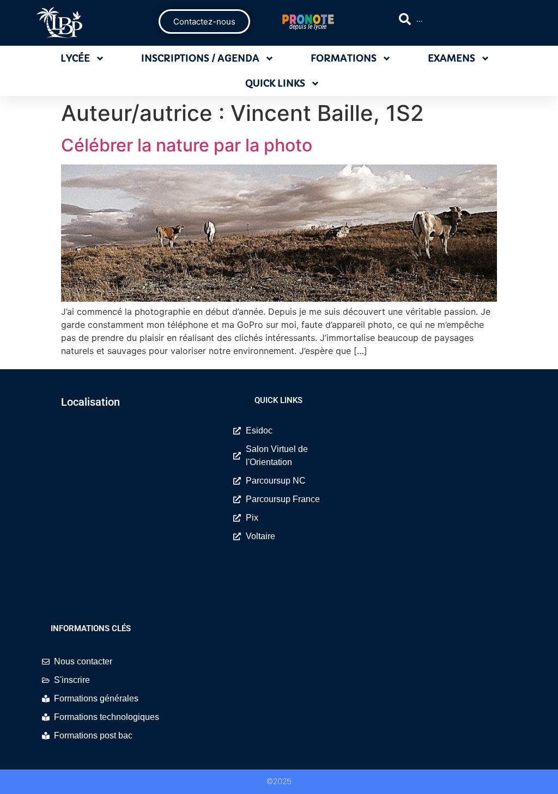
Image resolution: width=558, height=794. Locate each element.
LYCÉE (75, 58)
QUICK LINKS (275, 83)
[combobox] (459, 19)
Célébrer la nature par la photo (186, 145)
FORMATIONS (344, 58)
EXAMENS (451, 58)
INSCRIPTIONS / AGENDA (200, 58)
